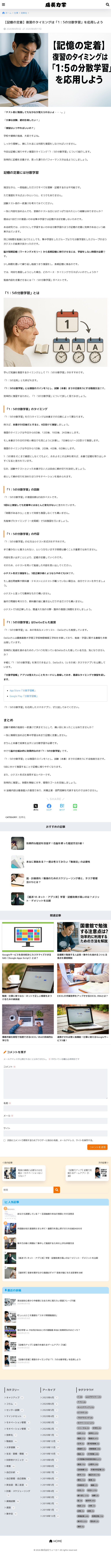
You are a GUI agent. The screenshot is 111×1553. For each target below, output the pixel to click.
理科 (81, 1480)
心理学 (93, 1464)
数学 (81, 1475)
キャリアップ (14, 1397)
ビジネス (82, 1412)
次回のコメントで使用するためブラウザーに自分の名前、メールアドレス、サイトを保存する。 (50, 1140)
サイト (6, 1128)
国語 (80, 1454)
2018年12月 (50, 1516)
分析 (81, 1433)
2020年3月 (49, 1422)
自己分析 (12, 1472)
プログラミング (84, 1417)
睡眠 (94, 1485)
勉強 (81, 1438)
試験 (90, 1511)
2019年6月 (50, 1478)
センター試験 (14, 1410)
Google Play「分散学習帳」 (24, 696)
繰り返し (82, 1495)
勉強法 (11, 1441)
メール (8, 1115)
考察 (10, 1466)
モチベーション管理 (17, 1422)
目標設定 (82, 1485)
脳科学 (90, 1500)
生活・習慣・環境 (16, 1453)
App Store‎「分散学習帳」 (23, 690)
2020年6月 (49, 1403)
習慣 (95, 1495)
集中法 (11, 1513)
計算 (92, 1506)
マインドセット (15, 1416)
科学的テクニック (16, 1459)
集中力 (82, 1521)
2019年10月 (50, 1453)
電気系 (94, 1521)
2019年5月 (50, 1484)
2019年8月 (50, 1466)
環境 (92, 1480)
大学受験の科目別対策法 (89, 1459)
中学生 (97, 1428)
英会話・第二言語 (16, 1484)
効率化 (22, 817)
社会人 (92, 1490)
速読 (10, 1507)
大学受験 (12, 1447)
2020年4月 (49, 1416)
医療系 (81, 1449)
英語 (81, 1506)
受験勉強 (94, 1449)
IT (79, 1397)
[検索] (56, 1190)
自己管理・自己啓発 (17, 1478)
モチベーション (85, 1423)
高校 (80, 1526)
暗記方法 (94, 1475)
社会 (80, 1490)
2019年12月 (50, 1441)
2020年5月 (49, 1410)
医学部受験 (93, 1443)
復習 (81, 1464)
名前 (7, 1103)
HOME (57, 1541)
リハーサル (83, 1428)
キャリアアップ (85, 1407)
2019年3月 (49, 1497)
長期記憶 (97, 1516)
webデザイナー (93, 1397)
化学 (80, 1443)
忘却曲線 (82, 1469)
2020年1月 (50, 1434)
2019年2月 (50, 1503)
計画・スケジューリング (18, 1493)
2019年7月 (49, 1472)
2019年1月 (50, 1509)
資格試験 (12, 1501)
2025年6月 (49, 1397)
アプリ (81, 1402)
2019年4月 (50, 1491)
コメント (9, 1066)
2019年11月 (50, 1447)
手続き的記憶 (97, 1469)
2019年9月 (49, 1459)
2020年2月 (50, 1428)
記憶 (80, 1511)
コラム (11, 1403)
